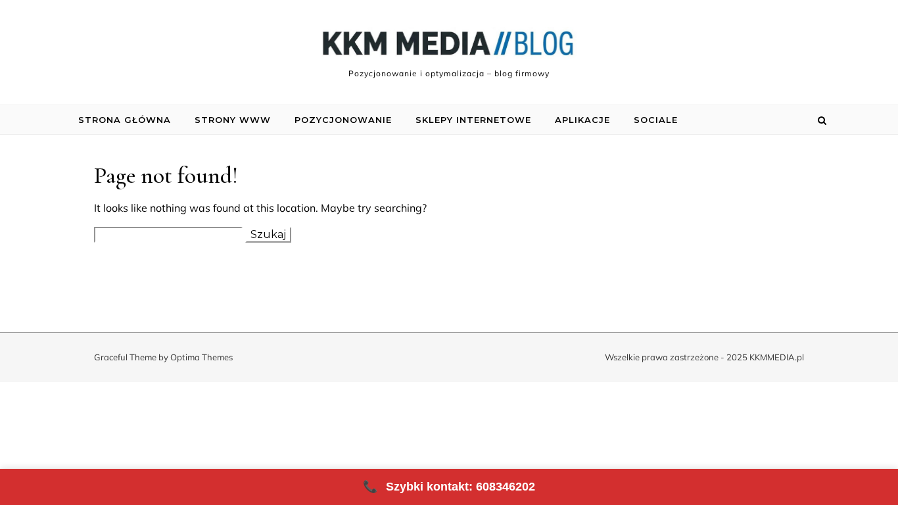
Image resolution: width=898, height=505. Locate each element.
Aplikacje (582, 119)
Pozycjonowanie (343, 119)
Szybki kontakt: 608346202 (449, 486)
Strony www (233, 119)
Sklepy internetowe (473, 119)
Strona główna (124, 119)
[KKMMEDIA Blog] (449, 46)
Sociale (656, 119)
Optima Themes (201, 357)
